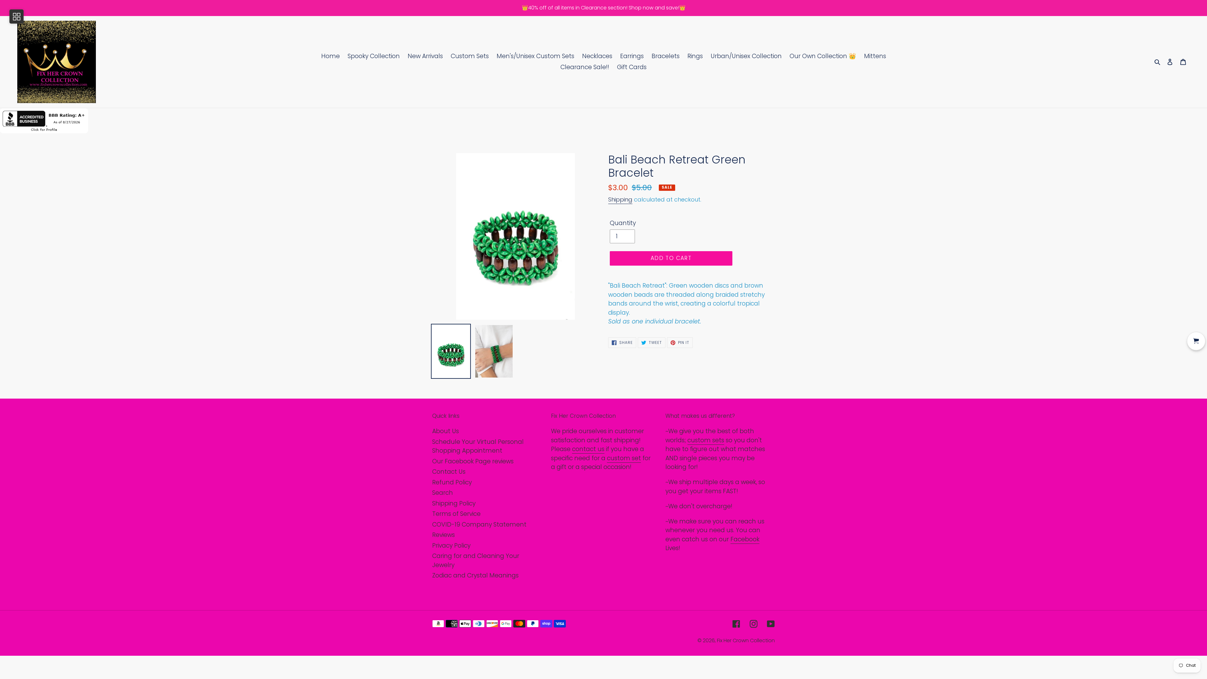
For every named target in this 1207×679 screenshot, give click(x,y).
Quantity (623, 223)
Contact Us (449, 471)
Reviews (443, 535)
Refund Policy (452, 482)
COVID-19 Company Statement (479, 524)
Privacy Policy (451, 545)
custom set (624, 458)
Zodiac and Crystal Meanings (475, 575)
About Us (445, 431)
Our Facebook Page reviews (473, 461)
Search (442, 493)
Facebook (744, 539)
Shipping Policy (454, 503)
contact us (588, 449)
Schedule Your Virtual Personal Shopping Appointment (478, 446)
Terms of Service (456, 514)
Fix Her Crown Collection (746, 640)
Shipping (620, 199)
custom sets (705, 440)
